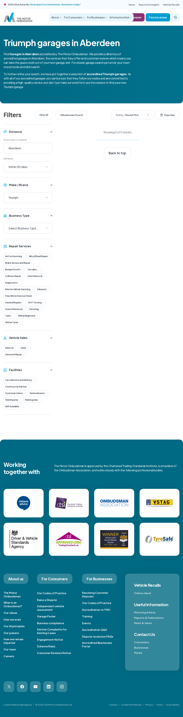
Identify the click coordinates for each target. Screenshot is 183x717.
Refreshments (37, 393)
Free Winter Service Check (18, 296)
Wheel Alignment (26, 315)
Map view (169, 115)
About (55, 17)
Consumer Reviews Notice (54, 653)
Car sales (32, 269)
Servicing (34, 309)
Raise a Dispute (47, 599)
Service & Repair (13, 354)
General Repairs (13, 302)
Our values (10, 612)
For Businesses (96, 17)
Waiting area (31, 399)
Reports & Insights (149, 4)
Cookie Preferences (131, 704)
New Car (9, 348)
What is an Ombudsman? (13, 604)
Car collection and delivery (18, 380)
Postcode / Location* (15, 140)
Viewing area (11, 399)
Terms (159, 704)
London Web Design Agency (18, 704)
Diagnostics (11, 282)
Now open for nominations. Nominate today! (55, 4)
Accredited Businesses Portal (97, 644)
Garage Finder (46, 616)
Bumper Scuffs (13, 269)
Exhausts (42, 289)
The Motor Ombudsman (12, 594)
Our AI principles (14, 626)
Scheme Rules (46, 646)
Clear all (43, 114)
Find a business (158, 17)
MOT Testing (34, 302)
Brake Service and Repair (17, 263)
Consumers (141, 642)
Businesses (141, 647)
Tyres (8, 315)
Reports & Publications (149, 617)
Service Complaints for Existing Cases (52, 631)
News (132, 4)
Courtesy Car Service (16, 386)
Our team (10, 649)
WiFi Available (12, 406)
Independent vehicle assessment (50, 607)
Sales (23, 348)
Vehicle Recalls (171, 4)
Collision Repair (13, 276)
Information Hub (120, 17)
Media (138, 652)
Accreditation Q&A (94, 629)
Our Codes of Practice (51, 593)
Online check (142, 593)
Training (87, 616)
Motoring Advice (144, 612)
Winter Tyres (11, 322)
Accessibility (172, 704)
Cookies (113, 704)
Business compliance (50, 623)
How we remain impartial (13, 640)
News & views (143, 623)
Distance (8, 158)
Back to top (117, 153)
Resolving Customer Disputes (95, 594)
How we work (12, 619)
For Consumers (73, 17)
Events (86, 623)
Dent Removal (35, 276)
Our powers (11, 633)
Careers (9, 656)
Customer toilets (14, 393)
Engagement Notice (50, 639)
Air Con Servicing (13, 256)
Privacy (149, 704)
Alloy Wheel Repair (38, 256)
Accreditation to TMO (96, 609)
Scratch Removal (13, 309)
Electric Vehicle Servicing (17, 289)
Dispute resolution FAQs (97, 636)
